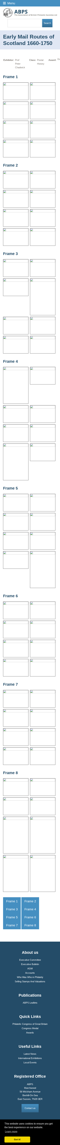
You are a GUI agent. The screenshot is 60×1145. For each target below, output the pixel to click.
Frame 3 (12, 909)
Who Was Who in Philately (30, 977)
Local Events (30, 1062)
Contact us (30, 1108)
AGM (30, 968)
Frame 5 (12, 917)
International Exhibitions (30, 1058)
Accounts (30, 973)
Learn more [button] (11, 1131)
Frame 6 (30, 917)
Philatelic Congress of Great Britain (30, 1024)
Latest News (30, 1054)
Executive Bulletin (30, 964)
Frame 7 (12, 925)
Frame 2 (30, 901)
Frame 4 (30, 909)
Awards (30, 1032)
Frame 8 (30, 925)
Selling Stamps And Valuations (30, 981)
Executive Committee (30, 960)
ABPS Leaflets (30, 1002)
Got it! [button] (17, 1139)
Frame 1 (12, 901)
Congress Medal (30, 1028)
